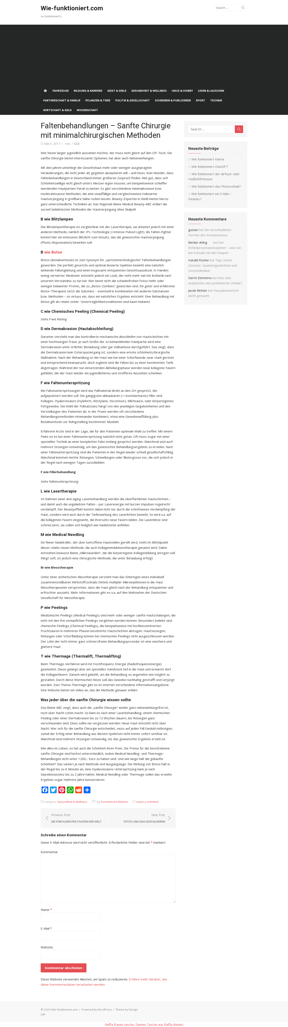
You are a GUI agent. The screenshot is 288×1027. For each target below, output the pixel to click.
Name (46, 910)
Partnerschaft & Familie (61, 100)
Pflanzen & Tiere (97, 100)
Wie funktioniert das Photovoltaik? (216, 186)
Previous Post (76, 818)
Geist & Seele (116, 91)
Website (47, 947)
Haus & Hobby (182, 91)
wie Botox (53, 252)
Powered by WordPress (97, 1009)
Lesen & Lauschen (211, 91)
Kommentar (49, 852)
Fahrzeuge (60, 91)
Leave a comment (147, 802)
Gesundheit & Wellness (149, 91)
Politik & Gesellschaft (132, 100)
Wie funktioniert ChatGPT (209, 166)
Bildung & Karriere (88, 91)
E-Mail (46, 928)
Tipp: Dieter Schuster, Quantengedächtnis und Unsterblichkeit (212, 265)
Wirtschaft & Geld (57, 110)
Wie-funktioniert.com (72, 8)
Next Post (144, 818)
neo (67, 144)
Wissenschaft (87, 110)
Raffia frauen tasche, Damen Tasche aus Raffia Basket (144, 1024)
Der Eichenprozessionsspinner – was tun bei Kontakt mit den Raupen (214, 247)
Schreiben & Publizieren (173, 100)
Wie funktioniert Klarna (207, 159)
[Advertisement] (144, 54)
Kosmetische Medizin (114, 802)
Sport (200, 100)
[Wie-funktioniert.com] (45, 90)
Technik (216, 100)
